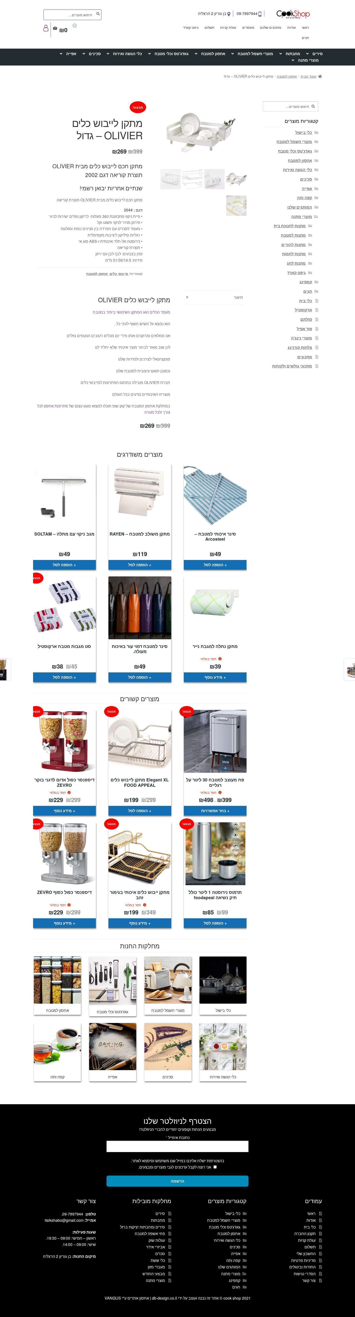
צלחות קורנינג (300, 347)
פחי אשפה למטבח (150, 1233)
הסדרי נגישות (305, 1273)
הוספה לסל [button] (213, 564)
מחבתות (293, 53)
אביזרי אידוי (155, 1247)
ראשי (305, 27)
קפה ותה (304, 197)
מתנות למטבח (293, 235)
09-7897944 (247, 13)
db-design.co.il (165, 1298)
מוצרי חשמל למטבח (255, 53)
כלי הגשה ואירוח (127, 53)
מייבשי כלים (119, 273)
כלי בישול (303, 132)
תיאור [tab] (238, 297)
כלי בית (305, 300)
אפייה (71, 53)
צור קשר (309, 1280)
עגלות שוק (157, 1240)
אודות (291, 27)
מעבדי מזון (156, 1267)
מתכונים (304, 357)
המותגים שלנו (299, 207)
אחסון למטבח (213, 53)
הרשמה (177, 1181)
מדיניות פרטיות (303, 1260)
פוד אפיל (304, 328)
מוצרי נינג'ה (301, 338)
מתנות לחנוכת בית (290, 225)
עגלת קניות (228, 27)
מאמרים (248, 27)
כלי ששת (158, 1260)
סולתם (306, 319)
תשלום (209, 27)
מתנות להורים (293, 244)
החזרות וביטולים (302, 1267)
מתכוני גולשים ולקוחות (292, 366)
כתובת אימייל (178, 1137)
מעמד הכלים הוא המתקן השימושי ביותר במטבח (131, 312)
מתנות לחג (296, 263)
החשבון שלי (306, 1253)
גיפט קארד (191, 27)
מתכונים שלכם (270, 27)
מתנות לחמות (294, 254)
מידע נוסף (213, 677)
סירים (317, 53)
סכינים (95, 53)
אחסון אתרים (138, 1298)
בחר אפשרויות (213, 810)
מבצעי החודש (153, 1273)
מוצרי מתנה (308, 60)
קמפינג (305, 282)
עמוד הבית (308, 76)
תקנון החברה (305, 1233)
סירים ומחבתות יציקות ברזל (142, 1227)
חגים (305, 37)
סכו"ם (160, 1253)
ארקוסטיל (303, 310)
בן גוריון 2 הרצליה (212, 13)
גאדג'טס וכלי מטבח (172, 53)
